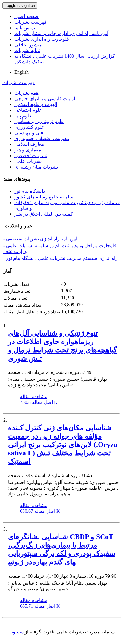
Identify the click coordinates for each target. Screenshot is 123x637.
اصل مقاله (39, 402)
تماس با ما (24, 27)
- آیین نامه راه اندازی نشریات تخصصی (40, 238)
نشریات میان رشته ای (36, 166)
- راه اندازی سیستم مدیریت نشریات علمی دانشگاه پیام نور (60, 258)
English (21, 72)
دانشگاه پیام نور (29, 191)
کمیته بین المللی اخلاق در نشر (43, 213)
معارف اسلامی (29, 144)
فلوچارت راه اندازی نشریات (41, 39)
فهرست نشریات (30, 22)
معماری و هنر (27, 149)
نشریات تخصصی (30, 155)
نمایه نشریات (27, 50)
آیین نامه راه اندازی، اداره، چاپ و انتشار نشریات (61, 33)
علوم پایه (23, 115)
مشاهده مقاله (33, 396)
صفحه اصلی (26, 16)
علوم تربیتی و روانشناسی (39, 121)
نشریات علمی (28, 161)
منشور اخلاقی (28, 44)
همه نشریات (26, 92)
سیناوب (16, 631)
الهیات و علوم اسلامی (35, 104)
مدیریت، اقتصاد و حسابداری (41, 138)
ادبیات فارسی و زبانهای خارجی (44, 98)
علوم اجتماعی (28, 110)
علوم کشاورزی (29, 127)
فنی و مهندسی (28, 132)
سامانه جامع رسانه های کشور (43, 196)
